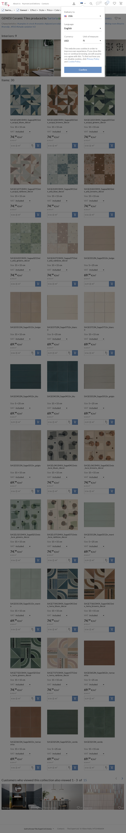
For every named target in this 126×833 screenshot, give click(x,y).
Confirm (83, 69)
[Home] (6, 4)
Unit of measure (90, 36)
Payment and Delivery (31, 3)
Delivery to (69, 12)
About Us (17, 3)
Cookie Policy (74, 61)
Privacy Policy (93, 59)
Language (69, 24)
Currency (68, 36)
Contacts (45, 3)
